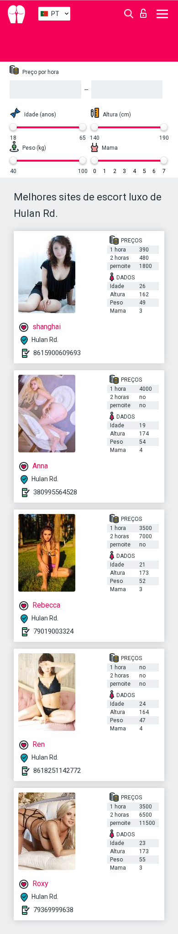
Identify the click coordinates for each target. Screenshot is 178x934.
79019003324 (53, 631)
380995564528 (55, 492)
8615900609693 (57, 353)
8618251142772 (57, 770)
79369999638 (53, 910)
